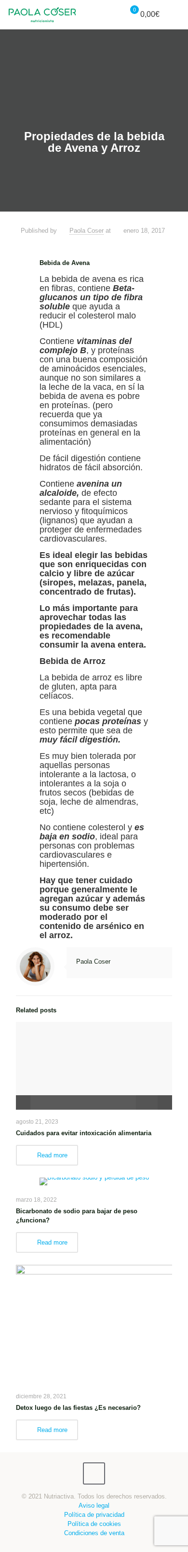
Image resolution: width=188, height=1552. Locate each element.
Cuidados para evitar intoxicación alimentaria (83, 1133)
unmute (136, 1102)
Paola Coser (86, 230)
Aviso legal (94, 1505)
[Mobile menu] (175, 14)
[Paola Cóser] (42, 14)
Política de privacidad (94, 1514)
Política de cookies (94, 1523)
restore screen (165, 1102)
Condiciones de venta (94, 1533)
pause (23, 1102)
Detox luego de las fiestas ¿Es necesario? (78, 1407)
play (94, 1051)
